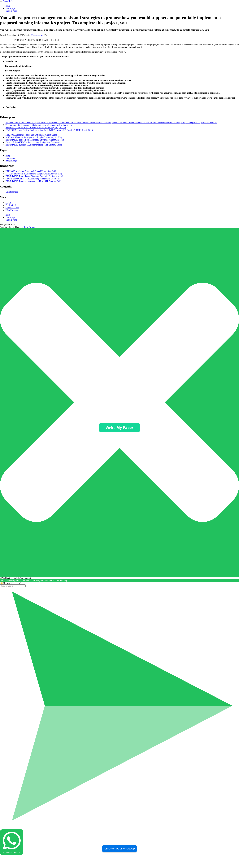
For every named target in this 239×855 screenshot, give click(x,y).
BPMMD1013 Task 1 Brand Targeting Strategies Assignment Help (35, 140)
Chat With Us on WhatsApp (119, 848)
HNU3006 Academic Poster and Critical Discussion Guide (31, 135)
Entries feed (11, 205)
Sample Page (11, 11)
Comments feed (12, 207)
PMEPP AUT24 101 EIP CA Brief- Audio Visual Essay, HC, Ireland (36, 127)
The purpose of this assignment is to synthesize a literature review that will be (39, 125)
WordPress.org (12, 210)
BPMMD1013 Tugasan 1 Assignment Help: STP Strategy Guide (34, 145)
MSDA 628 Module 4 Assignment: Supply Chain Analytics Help (34, 137)
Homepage (10, 8)
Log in (8, 202)
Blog (8, 6)
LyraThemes (29, 227)
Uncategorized (37, 35)
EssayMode (8, 1)
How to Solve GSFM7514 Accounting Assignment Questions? (33, 142)
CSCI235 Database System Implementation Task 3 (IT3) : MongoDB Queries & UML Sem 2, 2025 (49, 130)
